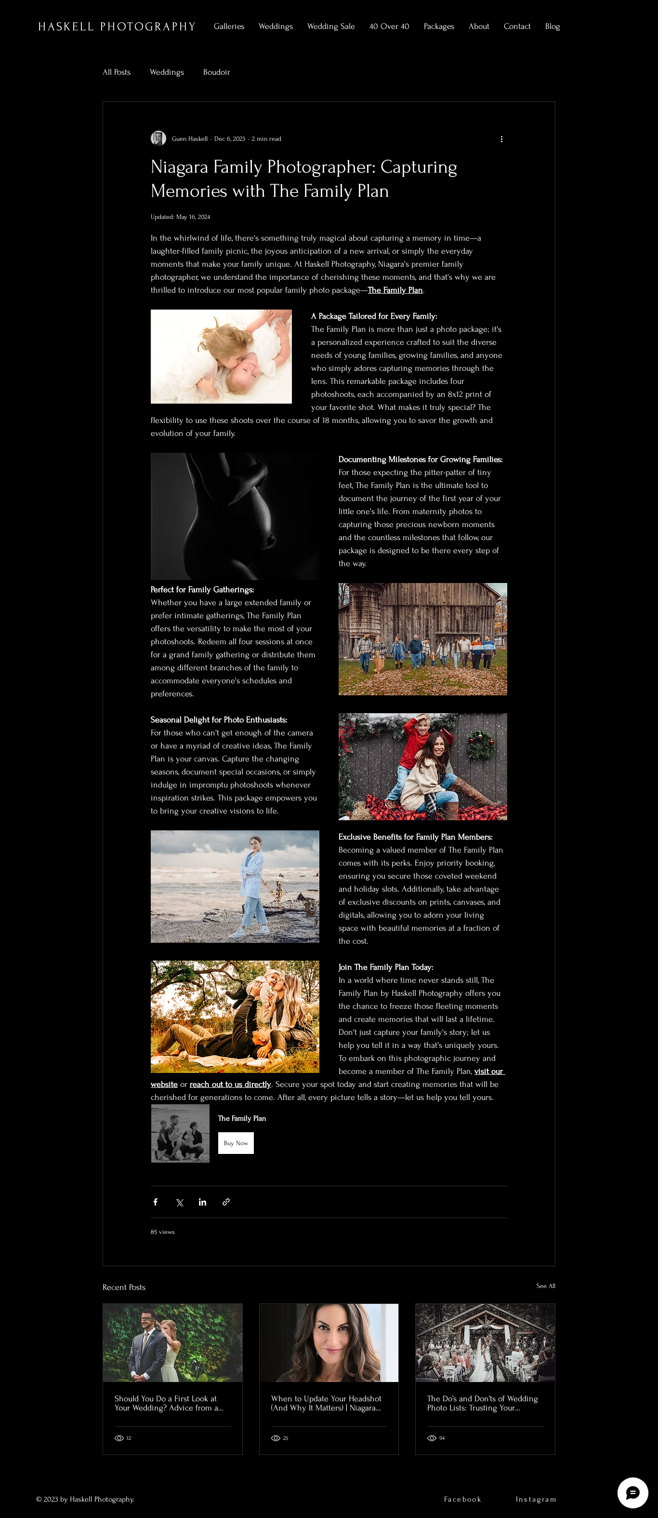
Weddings (167, 72)
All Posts (117, 72)
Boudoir (216, 72)
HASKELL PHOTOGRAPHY (117, 26)
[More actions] (501, 138)
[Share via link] (226, 1201)
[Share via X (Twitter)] (179, 1201)
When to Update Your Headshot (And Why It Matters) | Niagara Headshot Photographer (326, 1403)
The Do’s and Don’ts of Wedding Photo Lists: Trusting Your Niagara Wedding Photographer (482, 1403)
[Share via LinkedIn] (202, 1201)
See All (546, 1285)
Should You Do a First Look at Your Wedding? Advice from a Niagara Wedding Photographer (169, 1403)
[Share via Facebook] (155, 1201)
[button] (329, 1133)
